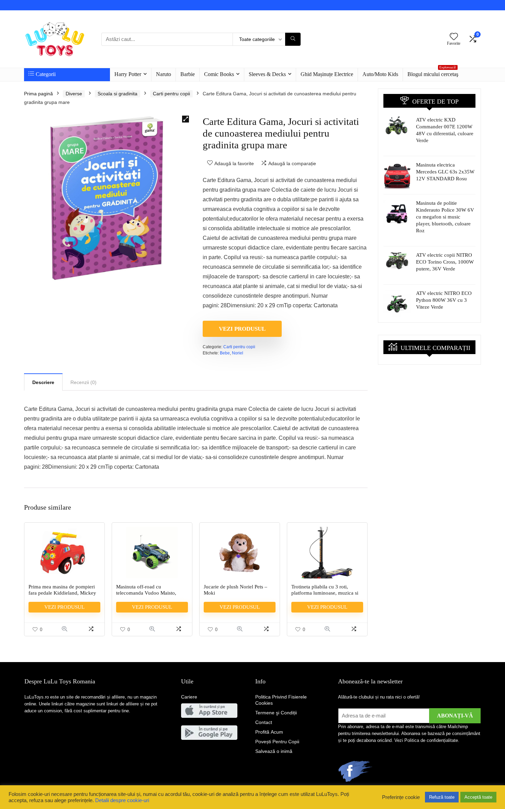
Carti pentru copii (171, 93)
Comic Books (219, 74)
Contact (263, 722)
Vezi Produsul (242, 329)
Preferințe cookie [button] (401, 797)
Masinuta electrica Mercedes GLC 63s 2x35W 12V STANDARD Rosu (445, 171)
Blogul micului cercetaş (432, 72)
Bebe (225, 353)
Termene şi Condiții (276, 712)
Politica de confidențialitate (431, 740)
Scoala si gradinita (117, 93)
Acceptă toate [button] (478, 797)
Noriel (237, 353)
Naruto (163, 74)
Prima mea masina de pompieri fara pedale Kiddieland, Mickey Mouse (62, 593)
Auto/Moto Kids (380, 74)
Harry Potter (127, 74)
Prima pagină (38, 93)
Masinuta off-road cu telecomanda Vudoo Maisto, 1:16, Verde (146, 593)
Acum (269, 732)
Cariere (189, 697)
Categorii (46, 74)
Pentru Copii (277, 741)
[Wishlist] (454, 37)
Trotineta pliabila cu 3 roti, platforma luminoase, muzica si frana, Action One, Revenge (324, 593)
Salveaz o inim (273, 751)
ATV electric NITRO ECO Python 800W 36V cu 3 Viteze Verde (444, 300)
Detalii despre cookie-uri (122, 800)
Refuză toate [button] (441, 797)
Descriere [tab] (43, 382)
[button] (185, 119)
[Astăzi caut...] (293, 39)
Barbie (187, 74)
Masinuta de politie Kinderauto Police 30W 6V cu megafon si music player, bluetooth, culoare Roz (445, 216)
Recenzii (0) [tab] (83, 382)
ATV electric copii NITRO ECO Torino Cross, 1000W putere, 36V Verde (445, 262)
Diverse (74, 93)
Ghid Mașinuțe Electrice (327, 74)
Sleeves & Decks (267, 74)
